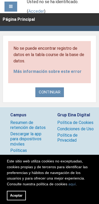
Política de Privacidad (67, 138)
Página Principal (19, 19)
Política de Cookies (75, 122)
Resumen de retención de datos (28, 125)
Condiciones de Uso (75, 128)
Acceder (36, 11)
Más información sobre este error (47, 71)
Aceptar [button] (16, 195)
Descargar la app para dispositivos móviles (25, 138)
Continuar (49, 92)
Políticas (18, 150)
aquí (72, 184)
